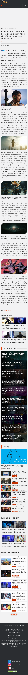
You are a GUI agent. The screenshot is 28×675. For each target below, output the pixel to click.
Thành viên (24, 1)
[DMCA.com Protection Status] (13, 671)
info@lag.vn (17, 635)
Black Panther (7, 310)
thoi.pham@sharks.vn (16, 640)
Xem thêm (14, 614)
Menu (3, 5)
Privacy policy (22, 625)
